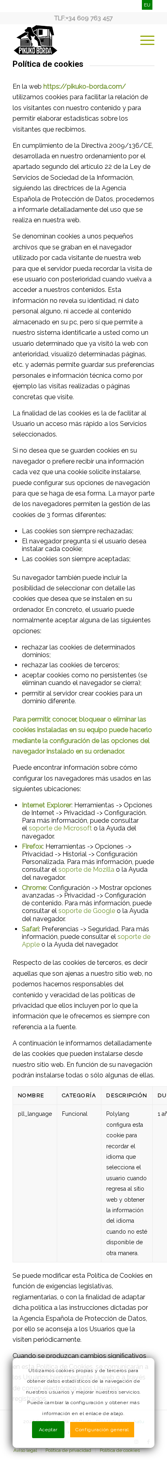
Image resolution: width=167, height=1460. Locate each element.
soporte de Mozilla (86, 869)
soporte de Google (86, 911)
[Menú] (143, 40)
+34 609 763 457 (89, 18)
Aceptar (48, 1429)
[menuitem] (143, 40)
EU (147, 5)
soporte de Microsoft (60, 828)
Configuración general (102, 1429)
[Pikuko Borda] (69, 40)
